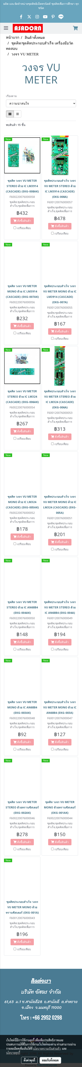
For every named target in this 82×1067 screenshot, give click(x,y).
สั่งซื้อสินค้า (23, 221)
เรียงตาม (12, 96)
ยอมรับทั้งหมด (50, 1060)
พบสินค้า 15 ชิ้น (15, 125)
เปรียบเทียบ (24, 228)
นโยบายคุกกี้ (13, 1052)
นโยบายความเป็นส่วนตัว (47, 1048)
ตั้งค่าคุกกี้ (29, 1060)
